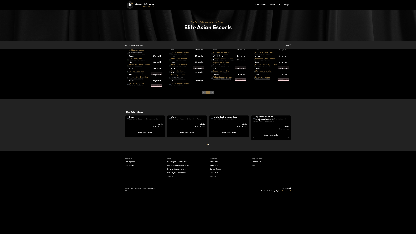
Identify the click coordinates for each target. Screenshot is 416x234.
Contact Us (256, 162)
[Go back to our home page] (130, 5)
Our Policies (129, 165)
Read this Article (145, 133)
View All (170, 176)
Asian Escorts (260, 5)
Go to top (285, 188)
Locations (274, 5)
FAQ (253, 165)
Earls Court (214, 173)
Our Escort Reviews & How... (178, 165)
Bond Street (214, 165)
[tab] (207, 144)
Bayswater (214, 162)
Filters (286, 45)
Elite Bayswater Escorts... (177, 173)
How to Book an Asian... (176, 169)
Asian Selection (144, 4)
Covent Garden (216, 169)
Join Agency (130, 162)
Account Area (132, 191)
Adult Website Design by (276, 191)
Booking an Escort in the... (177, 162)
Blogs (286, 5)
